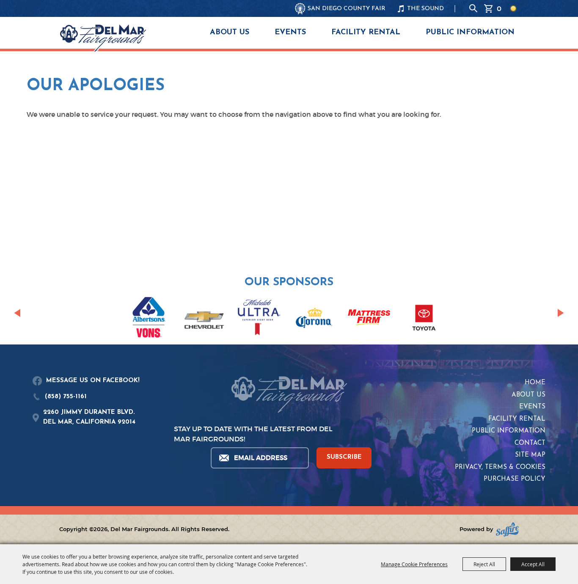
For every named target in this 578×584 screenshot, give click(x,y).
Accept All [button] (533, 564)
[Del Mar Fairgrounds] (103, 38)
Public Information (470, 32)
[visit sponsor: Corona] (314, 319)
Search (473, 8)
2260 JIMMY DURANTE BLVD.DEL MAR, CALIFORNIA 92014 (89, 417)
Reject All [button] (484, 564)
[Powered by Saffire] (507, 529)
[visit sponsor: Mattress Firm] (369, 318)
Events (290, 32)
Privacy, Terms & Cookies (500, 467)
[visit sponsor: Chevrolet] (204, 319)
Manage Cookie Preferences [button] (414, 564)
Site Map (530, 455)
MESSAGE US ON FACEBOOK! (93, 380)
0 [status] (499, 8)
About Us (229, 32)
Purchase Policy (514, 479)
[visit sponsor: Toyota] (424, 319)
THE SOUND (425, 9)
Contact (530, 443)
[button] (17, 313)
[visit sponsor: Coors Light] (259, 319)
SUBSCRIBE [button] (344, 457)
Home (535, 383)
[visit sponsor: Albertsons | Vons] (149, 319)
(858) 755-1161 (66, 397)
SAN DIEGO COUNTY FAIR (346, 9)
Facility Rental (365, 32)
